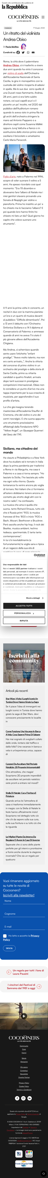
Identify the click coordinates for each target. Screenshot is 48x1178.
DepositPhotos (27, 1133)
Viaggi (24, 1053)
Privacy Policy (24, 1083)
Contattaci (24, 1071)
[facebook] (17, 1098)
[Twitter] (23, 52)
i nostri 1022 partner (18, 568)
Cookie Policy (24, 1086)
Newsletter (24, 1074)
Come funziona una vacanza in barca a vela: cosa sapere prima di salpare (23, 733)
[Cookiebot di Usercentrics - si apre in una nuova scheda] (34, 555)
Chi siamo (24, 1067)
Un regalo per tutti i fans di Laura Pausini (28, 972)
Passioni (8, 28)
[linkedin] (29, 1098)
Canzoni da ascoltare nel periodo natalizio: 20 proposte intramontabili (23, 766)
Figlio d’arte (9, 176)
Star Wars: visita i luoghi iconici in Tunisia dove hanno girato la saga (22, 700)
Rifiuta (24, 621)
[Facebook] (18, 52)
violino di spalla (15, 73)
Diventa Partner (24, 1077)
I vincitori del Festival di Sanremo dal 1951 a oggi (19, 986)
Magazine (24, 1062)
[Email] (33, 52)
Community (24, 1046)
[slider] (24, 1027)
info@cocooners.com (24, 1141)
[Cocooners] (23, 18)
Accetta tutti (24, 606)
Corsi (24, 1049)
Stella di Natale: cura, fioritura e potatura (21, 795)
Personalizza (22, 613)
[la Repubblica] (15, 6)
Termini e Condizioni (24, 1090)
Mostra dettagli (33, 598)
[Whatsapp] (28, 52)
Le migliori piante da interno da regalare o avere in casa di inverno (23, 838)
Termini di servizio (33, 1114)
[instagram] (23, 1098)
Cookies (25, 1127)
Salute (24, 1058)
